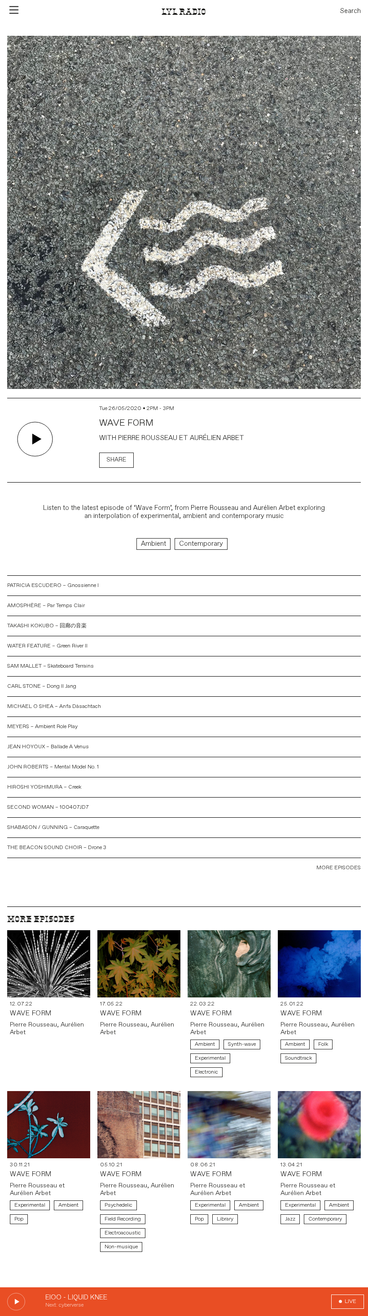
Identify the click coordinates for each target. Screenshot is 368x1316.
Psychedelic (118, 1205)
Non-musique (121, 1246)
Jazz (290, 1219)
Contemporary (201, 544)
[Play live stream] (16, 1302)
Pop (18, 1219)
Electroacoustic (123, 1232)
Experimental (210, 1058)
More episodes (338, 867)
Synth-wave (242, 1044)
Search (350, 11)
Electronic (206, 1072)
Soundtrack (298, 1058)
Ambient (153, 544)
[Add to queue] (72, 440)
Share (116, 460)
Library (225, 1219)
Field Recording (123, 1219)
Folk (323, 1044)
